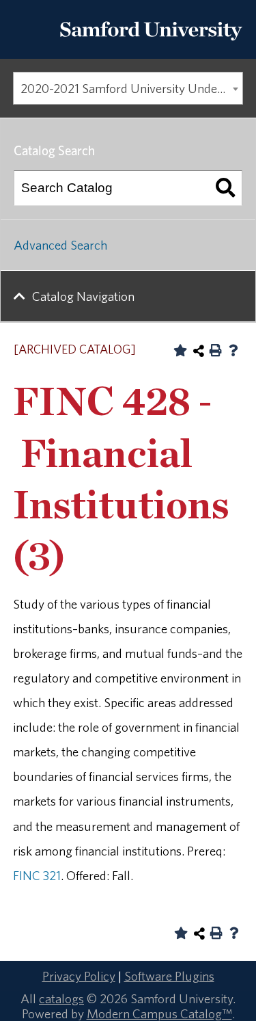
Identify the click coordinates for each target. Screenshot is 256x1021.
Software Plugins (169, 975)
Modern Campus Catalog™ (159, 1013)
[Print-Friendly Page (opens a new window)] (216, 350)
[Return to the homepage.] (150, 44)
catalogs (61, 998)
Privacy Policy (78, 975)
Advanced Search (60, 244)
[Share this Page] (198, 350)
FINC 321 (37, 875)
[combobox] (128, 88)
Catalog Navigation (83, 296)
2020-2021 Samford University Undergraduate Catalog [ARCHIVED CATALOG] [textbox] (131, 88)
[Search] (225, 188)
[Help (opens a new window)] (233, 350)
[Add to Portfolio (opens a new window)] (180, 350)
